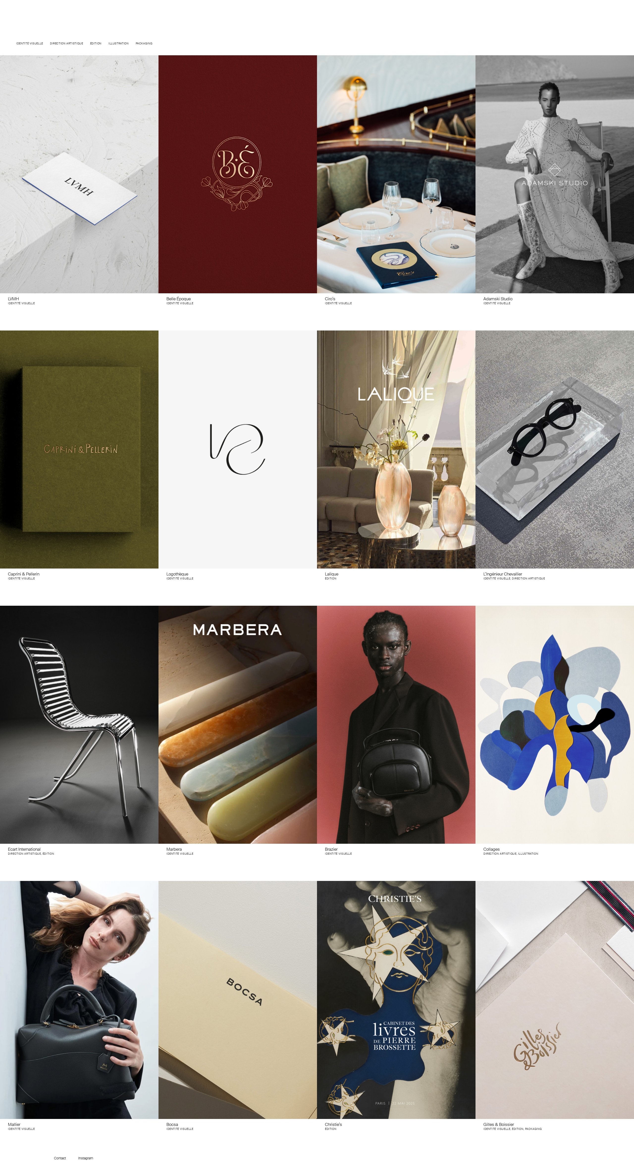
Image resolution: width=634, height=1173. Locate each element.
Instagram (85, 1158)
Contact (60, 1158)
